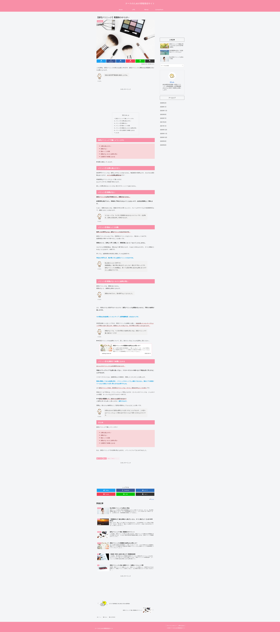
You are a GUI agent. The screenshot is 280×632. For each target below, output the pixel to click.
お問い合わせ (181, 625)
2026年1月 (163, 107)
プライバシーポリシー (172, 625)
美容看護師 (100, 458)
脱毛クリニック (116, 458)
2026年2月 (163, 103)
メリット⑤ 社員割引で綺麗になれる (125, 130)
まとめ (117, 132)
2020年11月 (163, 133)
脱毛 (110, 458)
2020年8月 (163, 145)
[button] (183, 65)
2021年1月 (163, 126)
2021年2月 (163, 122)
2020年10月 (163, 137)
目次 (123, 115)
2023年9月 (163, 114)
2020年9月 (163, 141)
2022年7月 (163, 118)
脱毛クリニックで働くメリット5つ (125, 118)
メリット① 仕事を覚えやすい (123, 121)
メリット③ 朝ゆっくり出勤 (123, 125)
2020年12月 (163, 130)
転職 (105, 458)
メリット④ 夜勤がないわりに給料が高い (126, 128)
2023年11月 (163, 110)
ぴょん (172, 82)
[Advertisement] (125, 100)
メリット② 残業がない (122, 123)
